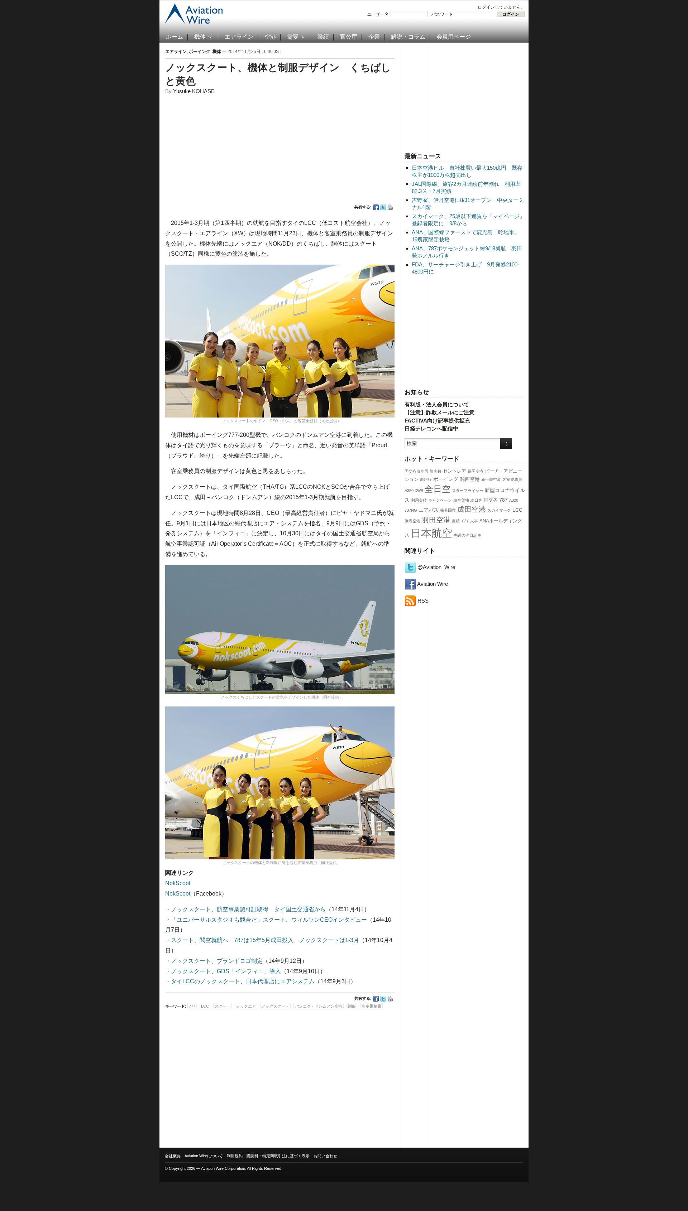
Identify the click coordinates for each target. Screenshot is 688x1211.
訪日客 (476, 500)
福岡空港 (475, 471)
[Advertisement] (465, 96)
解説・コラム (408, 37)
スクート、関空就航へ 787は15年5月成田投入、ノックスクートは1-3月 (265, 940)
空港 (270, 37)
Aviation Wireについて (204, 1156)
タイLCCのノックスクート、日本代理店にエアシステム (243, 981)
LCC (517, 510)
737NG (411, 510)
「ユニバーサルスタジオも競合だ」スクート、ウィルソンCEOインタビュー (269, 920)
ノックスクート (275, 1006)
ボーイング (445, 479)
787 (503, 500)
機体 (200, 37)
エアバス (429, 510)
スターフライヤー (467, 490)
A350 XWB (414, 490)
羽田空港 (436, 520)
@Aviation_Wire (435, 567)
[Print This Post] (390, 207)
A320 (513, 500)
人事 (474, 521)
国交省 (491, 500)
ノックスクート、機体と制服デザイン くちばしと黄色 (278, 74)
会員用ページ (453, 37)
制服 (352, 1006)
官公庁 (348, 37)
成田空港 (471, 509)
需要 (292, 37)
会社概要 (173, 1156)
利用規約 (235, 1156)
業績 (323, 37)
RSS (422, 601)
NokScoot (177, 883)
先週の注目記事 (467, 535)
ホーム (174, 37)
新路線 (426, 479)
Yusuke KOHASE (194, 91)
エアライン (239, 37)
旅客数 (435, 471)
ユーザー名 (378, 14)
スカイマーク (499, 510)
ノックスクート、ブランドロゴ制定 (217, 961)
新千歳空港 (491, 479)
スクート (222, 1006)
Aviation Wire (432, 584)
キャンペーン (440, 500)
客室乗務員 (512, 479)
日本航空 (431, 533)
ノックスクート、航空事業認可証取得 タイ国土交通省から (248, 909)
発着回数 (448, 510)
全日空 (437, 489)
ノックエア (246, 1006)
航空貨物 (461, 500)
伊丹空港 (412, 521)
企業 (374, 37)
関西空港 (470, 479)
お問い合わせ (325, 1156)
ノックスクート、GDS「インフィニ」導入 (226, 971)
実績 (456, 521)
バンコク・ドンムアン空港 (318, 1006)
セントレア (454, 471)
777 (465, 521)
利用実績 (419, 500)
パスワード (442, 14)
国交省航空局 (416, 471)
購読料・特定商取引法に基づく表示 (278, 1156)
